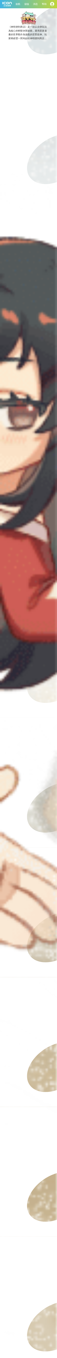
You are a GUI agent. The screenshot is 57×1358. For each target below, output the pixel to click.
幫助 (44, 4)
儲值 (26, 4)
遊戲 (17, 4)
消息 (35, 4)
